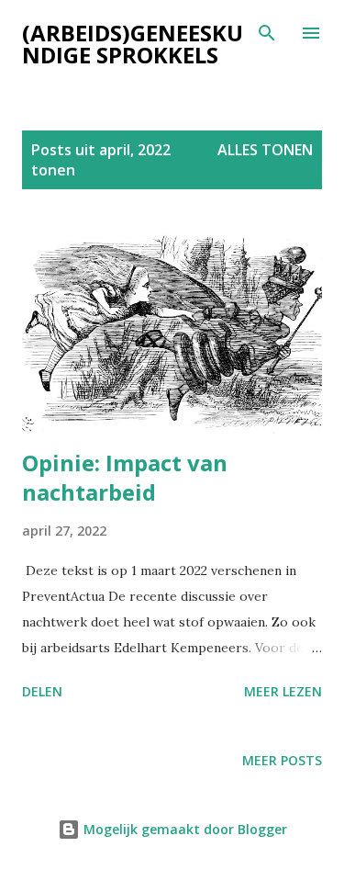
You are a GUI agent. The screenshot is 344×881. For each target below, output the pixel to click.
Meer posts (282, 760)
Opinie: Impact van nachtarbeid (124, 477)
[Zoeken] (267, 33)
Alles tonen (265, 150)
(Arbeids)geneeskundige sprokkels (132, 43)
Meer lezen (283, 691)
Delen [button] (42, 691)
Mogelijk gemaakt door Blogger (183, 829)
